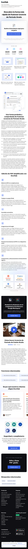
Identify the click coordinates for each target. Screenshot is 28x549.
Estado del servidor (5, 497)
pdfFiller (3, 515)
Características (4, 503)
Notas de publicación (20, 503)
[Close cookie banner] (25, 543)
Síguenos (4, 537)
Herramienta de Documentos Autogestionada (10, 380)
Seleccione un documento (14, 34)
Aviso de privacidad (20, 496)
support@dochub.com (5, 531)
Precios (2, 499)
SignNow (3, 521)
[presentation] (14, 32)
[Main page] (4, 2)
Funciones (3, 505)
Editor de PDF (4, 492)
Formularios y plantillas (6, 494)
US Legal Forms (4, 519)
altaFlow (3, 522)
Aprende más (14, 448)
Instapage (3, 524)
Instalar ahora (14, 315)
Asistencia (18, 502)
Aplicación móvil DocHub (6, 516)
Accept (14, 545)
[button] (14, 330)
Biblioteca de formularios (4, 501)
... (20, 543)
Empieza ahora (14, 467)
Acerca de (18, 492)
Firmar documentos (5, 496)
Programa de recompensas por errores (19, 506)
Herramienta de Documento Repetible (10, 375)
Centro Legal (18, 497)
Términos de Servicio (20, 494)
